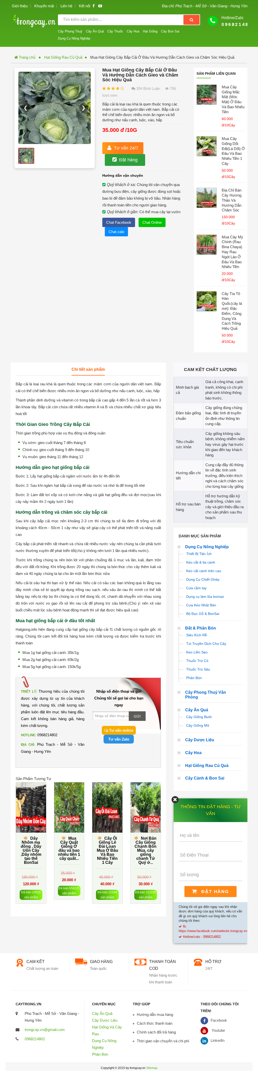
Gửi (137, 716)
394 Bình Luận (147, 88)
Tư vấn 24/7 (126, 148)
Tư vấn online (120, 730)
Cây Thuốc (115, 31)
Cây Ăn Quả (95, 31)
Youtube (218, 1030)
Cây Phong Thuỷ (70, 31)
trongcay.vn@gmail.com (45, 1029)
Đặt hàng (128, 159)
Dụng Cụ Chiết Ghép (202, 579)
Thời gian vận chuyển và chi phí (163, 1041)
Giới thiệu (20, 6)
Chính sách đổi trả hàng (156, 1032)
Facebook (219, 1020)
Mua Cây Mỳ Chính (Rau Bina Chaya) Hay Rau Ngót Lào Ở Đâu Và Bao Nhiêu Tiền (232, 252)
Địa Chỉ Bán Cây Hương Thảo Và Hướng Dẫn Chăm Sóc (231, 200)
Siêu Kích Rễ (196, 635)
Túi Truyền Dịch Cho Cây (206, 644)
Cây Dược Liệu (199, 740)
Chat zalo (116, 232)
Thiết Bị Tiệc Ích (199, 554)
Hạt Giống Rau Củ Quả (63, 57)
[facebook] (93, 6)
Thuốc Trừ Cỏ (197, 661)
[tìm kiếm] (191, 19)
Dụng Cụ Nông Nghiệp (74, 38)
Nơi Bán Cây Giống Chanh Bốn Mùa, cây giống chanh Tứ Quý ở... (145, 850)
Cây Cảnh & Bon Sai (204, 778)
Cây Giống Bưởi (199, 717)
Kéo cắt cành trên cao (203, 571)
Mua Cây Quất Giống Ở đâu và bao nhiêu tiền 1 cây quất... (69, 848)
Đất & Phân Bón (200, 628)
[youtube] (100, 6)
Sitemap (151, 1068)
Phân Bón (194, 678)
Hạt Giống (150, 31)
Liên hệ (66, 6)
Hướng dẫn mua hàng (155, 1014)
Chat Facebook (118, 222)
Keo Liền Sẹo (197, 652)
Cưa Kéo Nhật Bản (201, 605)
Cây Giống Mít (197, 725)
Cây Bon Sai (170, 31)
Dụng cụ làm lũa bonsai (205, 597)
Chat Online (152, 222)
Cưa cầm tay (196, 588)
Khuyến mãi (44, 6)
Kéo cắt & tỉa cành (200, 562)
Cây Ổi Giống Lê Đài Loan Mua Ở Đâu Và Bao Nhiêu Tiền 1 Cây (107, 850)
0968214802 (35, 1039)
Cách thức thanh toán (154, 1023)
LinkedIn (217, 1040)
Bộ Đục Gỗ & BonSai (202, 614)
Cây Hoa (133, 31)
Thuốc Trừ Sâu (198, 669)
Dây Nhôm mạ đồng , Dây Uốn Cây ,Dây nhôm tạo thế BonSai (31, 850)
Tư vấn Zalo (118, 739)
